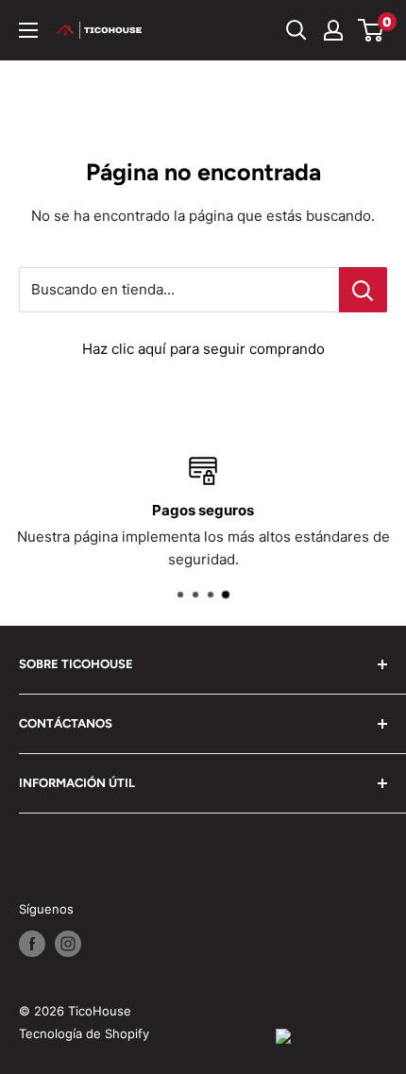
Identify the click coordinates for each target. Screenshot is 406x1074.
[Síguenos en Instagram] (68, 944)
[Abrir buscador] (296, 30)
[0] (371, 30)
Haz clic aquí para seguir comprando (203, 349)
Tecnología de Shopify (84, 1033)
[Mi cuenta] (333, 30)
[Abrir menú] (28, 30)
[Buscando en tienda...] (363, 289)
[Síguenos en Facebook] (32, 944)
